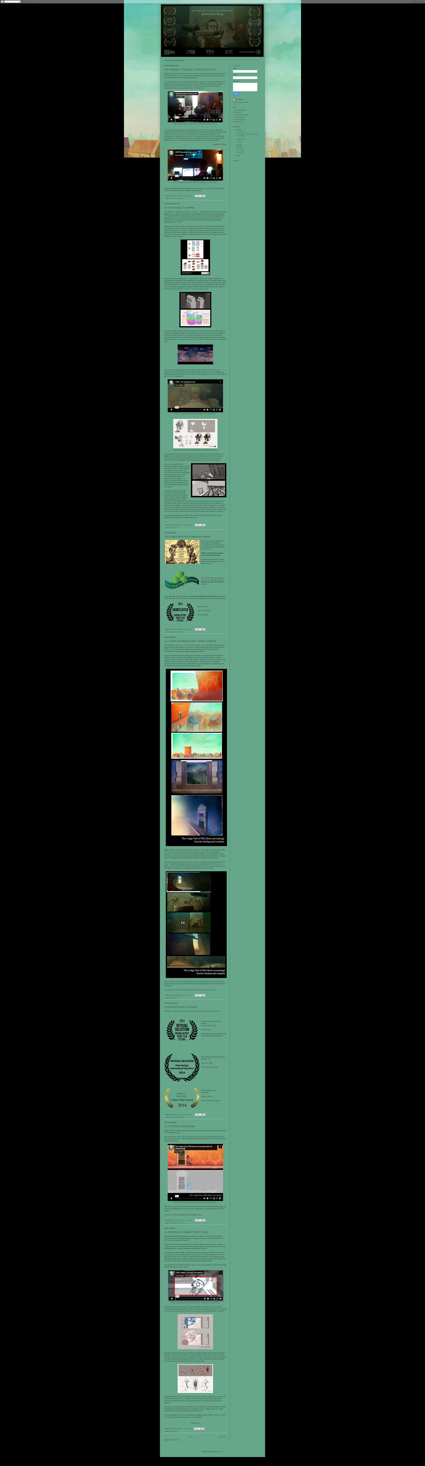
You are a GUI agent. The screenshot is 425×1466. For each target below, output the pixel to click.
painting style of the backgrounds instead (195, 289)
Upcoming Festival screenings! (180, 1007)
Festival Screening (174, 632)
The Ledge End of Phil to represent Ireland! (187, 536)
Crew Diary (172, 198)
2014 (236, 130)
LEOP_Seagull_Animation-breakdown (183, 1303)
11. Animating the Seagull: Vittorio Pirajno (186, 1232)
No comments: (188, 196)
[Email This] (196, 196)
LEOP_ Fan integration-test (183, 414)
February (239, 149)
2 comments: (188, 1428)
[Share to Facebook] (202, 196)
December (240, 132)
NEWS (182, 632)
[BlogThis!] (198, 196)
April (238, 144)
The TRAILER (181, 1223)
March (239, 147)
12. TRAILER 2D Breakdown (179, 1126)
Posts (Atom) (176, 1440)
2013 (236, 155)
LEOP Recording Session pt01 (183, 124)
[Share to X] (200, 196)
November (240, 139)
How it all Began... (193, 212)
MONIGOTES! (195, 1423)
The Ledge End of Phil (203, 124)
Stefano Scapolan (210, 990)
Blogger (220, 1451)
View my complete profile (240, 102)
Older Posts (222, 1437)
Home (191, 1437)
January (239, 152)
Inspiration (238, 121)
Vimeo (215, 124)
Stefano (171, 376)
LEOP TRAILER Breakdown (183, 1202)
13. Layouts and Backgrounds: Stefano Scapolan (190, 641)
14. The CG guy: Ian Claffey (179, 207)
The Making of (180, 198)
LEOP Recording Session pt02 (183, 182)
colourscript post (184, 645)
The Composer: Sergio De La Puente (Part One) (190, 69)
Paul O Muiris (239, 99)
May (238, 141)
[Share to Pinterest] (204, 196)
